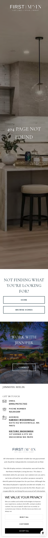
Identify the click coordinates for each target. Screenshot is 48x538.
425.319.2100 (14, 412)
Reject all (24, 517)
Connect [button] (24, 367)
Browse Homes (24, 310)
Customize (24, 524)
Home (24, 300)
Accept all (24, 531)
